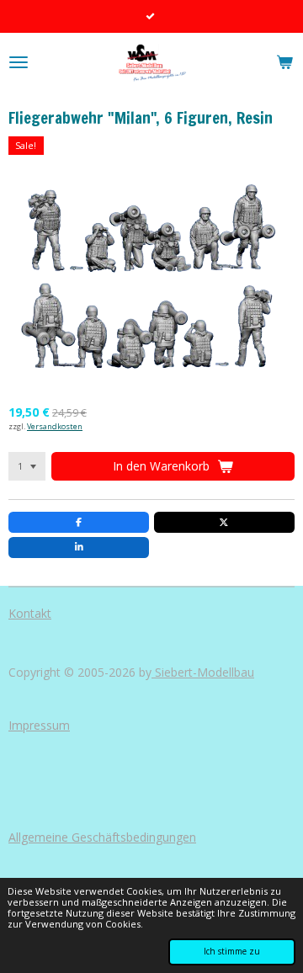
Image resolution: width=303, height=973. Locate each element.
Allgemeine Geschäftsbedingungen (102, 837)
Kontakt (29, 613)
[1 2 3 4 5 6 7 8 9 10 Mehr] (26, 466)
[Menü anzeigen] (18, 62)
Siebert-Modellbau (203, 672)
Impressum (39, 725)
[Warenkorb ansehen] (284, 62)
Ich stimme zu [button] (232, 951)
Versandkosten (54, 426)
